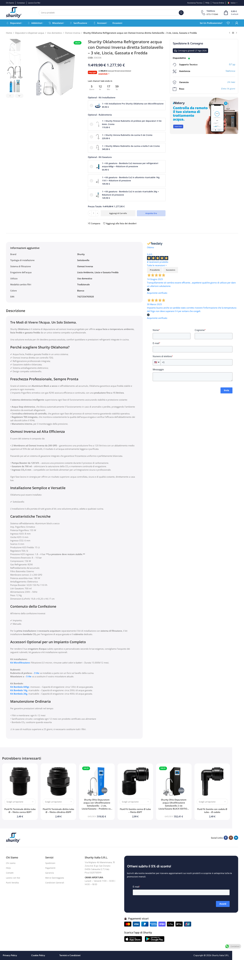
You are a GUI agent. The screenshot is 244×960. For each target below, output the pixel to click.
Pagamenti (50, 868)
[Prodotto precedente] (229, 33)
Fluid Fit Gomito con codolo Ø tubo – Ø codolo (212, 811)
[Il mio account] (237, 23)
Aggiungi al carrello (118, 213)
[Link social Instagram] (231, 838)
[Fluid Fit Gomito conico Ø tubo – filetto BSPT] (135, 781)
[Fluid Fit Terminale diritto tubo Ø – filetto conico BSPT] (20, 781)
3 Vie (37, 673)
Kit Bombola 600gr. (20, 686)
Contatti (10, 872)
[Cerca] (181, 12)
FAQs (8, 868)
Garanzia (49, 872)
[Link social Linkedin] (236, 838)
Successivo (170, 270)
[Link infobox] (209, 12)
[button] (10, 96)
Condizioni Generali (54, 882)
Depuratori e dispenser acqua (29, 32)
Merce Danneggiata (54, 877)
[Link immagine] (13, 837)
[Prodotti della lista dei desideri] (228, 23)
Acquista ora (151, 213)
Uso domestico (54, 32)
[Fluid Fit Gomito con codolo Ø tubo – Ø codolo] (212, 781)
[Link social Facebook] (226, 838)
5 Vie (29, 676)
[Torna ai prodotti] (233, 33)
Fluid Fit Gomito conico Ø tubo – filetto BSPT (135, 811)
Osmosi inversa (72, 32)
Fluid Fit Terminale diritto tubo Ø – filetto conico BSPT (20, 811)
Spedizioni (50, 863)
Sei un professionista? (211, 23)
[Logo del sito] (14, 12)
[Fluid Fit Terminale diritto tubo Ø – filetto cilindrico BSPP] (58, 781)
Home (9, 32)
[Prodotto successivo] (236, 33)
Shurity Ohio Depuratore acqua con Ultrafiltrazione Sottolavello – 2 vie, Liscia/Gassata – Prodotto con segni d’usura (97, 805)
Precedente (155, 270)
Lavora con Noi (13, 877)
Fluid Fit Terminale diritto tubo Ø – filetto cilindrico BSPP (58, 811)
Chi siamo (10, 863)
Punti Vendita (12, 882)
